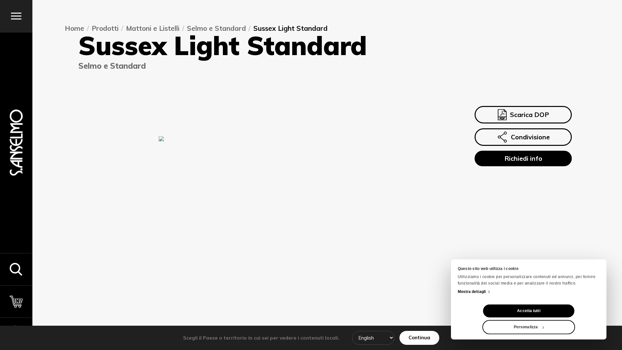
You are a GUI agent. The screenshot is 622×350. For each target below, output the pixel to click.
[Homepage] (16, 143)
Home (74, 28)
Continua (419, 337)
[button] (16, 269)
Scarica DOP (529, 115)
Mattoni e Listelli (152, 28)
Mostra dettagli (472, 292)
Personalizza (526, 327)
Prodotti (105, 28)
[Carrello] (16, 301)
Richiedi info (523, 158)
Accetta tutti (528, 311)
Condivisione (530, 137)
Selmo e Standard (216, 28)
